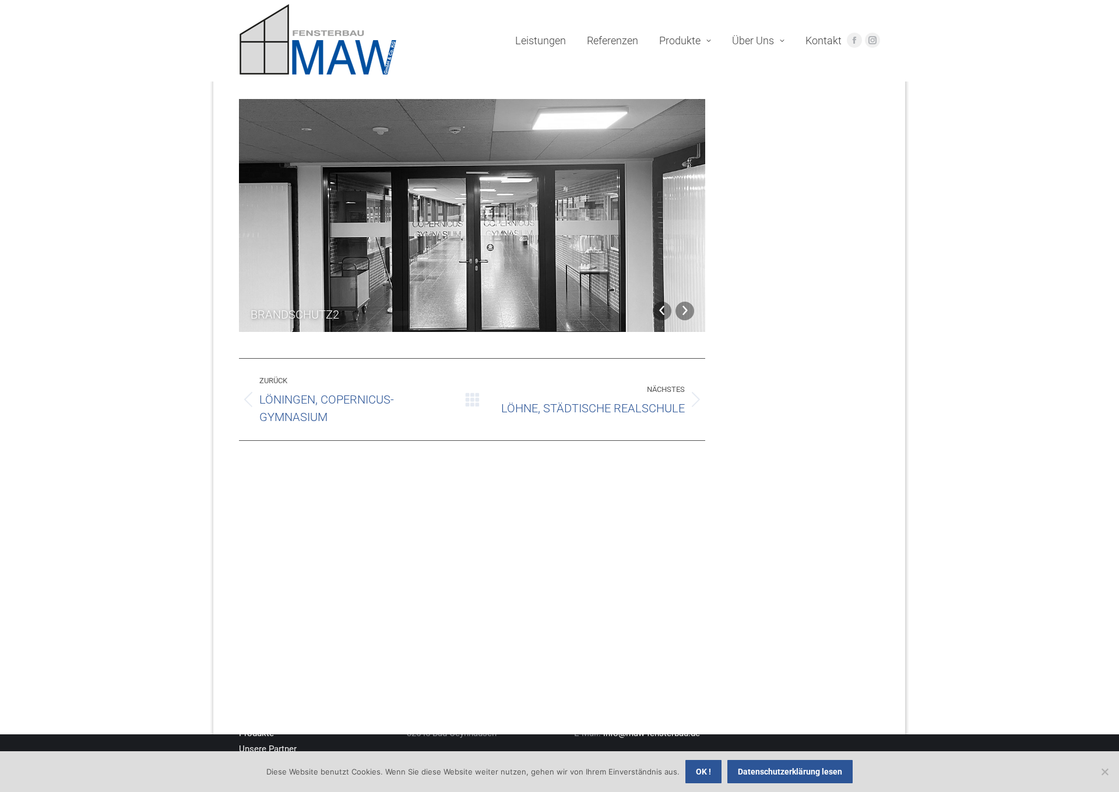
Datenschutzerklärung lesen (790, 771)
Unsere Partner (268, 749)
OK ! (703, 771)
